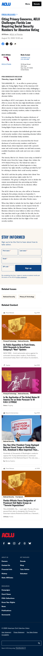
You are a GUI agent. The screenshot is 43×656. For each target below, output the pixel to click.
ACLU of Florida (16, 34)
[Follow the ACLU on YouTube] (9, 543)
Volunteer (24, 573)
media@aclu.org (25, 57)
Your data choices (32, 632)
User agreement (6, 632)
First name (6, 250)
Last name (23, 250)
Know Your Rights (8, 602)
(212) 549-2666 (25, 59)
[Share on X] (7, 44)
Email (4, 258)
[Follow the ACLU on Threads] (24, 543)
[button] (11, 44)
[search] (39, 643)
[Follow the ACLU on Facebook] (4, 543)
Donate (37, 4)
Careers (5, 561)
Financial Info (7, 569)
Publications (6, 610)
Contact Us (6, 565)
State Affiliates (7, 578)
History (4, 573)
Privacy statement (19, 632)
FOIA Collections (8, 598)
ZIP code (5, 266)
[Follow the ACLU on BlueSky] (30, 543)
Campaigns (6, 590)
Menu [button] (27, 4)
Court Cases (6, 594)
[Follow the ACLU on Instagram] (14, 543)
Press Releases (9, 14)
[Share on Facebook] (3, 44)
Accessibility (5, 635)
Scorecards (6, 615)
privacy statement (21, 277)
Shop (22, 565)
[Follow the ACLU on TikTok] (19, 543)
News (4, 606)
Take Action (24, 569)
